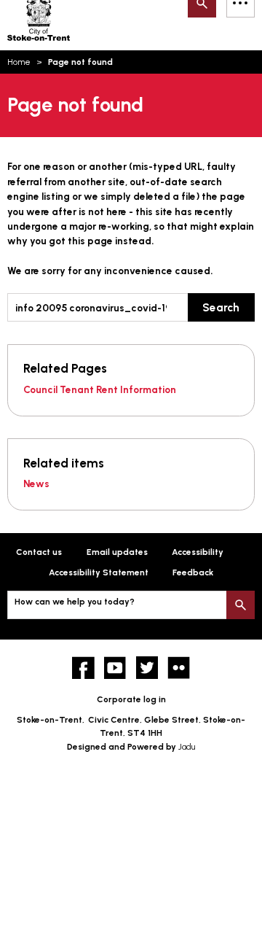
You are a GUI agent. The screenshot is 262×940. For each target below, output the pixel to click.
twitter (147, 667)
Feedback (192, 572)
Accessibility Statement (98, 572)
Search (220, 307)
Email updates (117, 552)
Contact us (39, 552)
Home (19, 62)
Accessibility (197, 552)
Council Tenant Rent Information (99, 389)
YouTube (115, 667)
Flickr (178, 667)
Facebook (83, 667)
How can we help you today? (75, 602)
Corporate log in (131, 699)
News (36, 483)
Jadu (186, 747)
